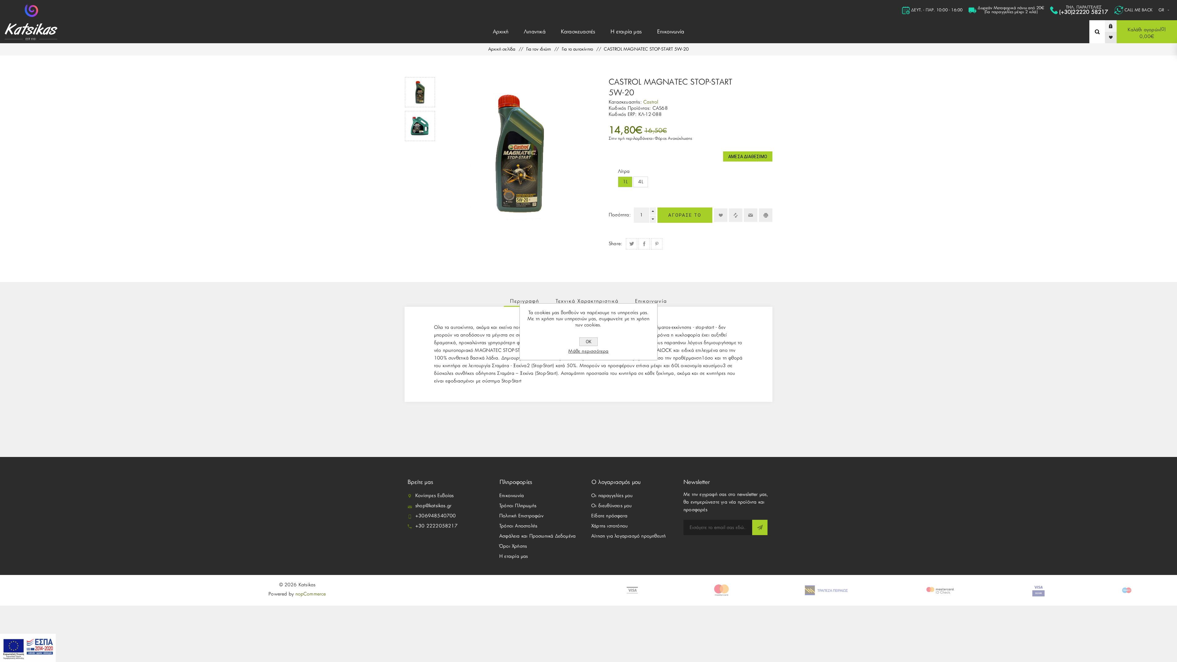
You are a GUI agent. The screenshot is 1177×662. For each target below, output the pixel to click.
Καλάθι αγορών (1146, 33)
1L (625, 182)
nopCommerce (310, 594)
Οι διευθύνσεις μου (611, 506)
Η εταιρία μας (513, 556)
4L (640, 182)
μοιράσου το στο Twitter (631, 243)
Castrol (650, 102)
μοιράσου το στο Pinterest (656, 243)
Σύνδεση (1115, 26)
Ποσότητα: (620, 215)
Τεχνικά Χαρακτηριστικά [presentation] (587, 301)
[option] (420, 92)
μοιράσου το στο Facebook (644, 243)
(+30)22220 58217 (1083, 12)
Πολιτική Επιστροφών (521, 516)
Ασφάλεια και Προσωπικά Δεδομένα (537, 536)
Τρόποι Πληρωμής (517, 506)
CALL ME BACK (1138, 10)
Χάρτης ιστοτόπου (609, 526)
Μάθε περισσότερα (588, 351)
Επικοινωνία (511, 495)
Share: (615, 244)
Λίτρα (624, 171)
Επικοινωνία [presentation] (651, 301)
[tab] (524, 301)
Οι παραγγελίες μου (612, 495)
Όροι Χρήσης (513, 546)
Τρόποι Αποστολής (518, 526)
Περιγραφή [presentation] (524, 301)
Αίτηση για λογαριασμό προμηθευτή (628, 536)
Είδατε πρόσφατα (609, 516)
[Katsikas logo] (31, 10)
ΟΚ (588, 341)
